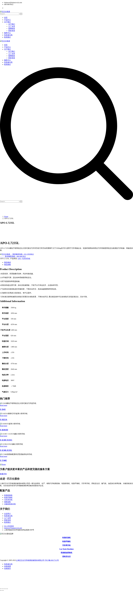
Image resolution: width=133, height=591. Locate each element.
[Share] (5, 588)
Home (6, 216)
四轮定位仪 (66, 556)
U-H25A (3, 419)
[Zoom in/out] (1, 588)
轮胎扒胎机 (66, 537)
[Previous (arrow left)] (1, 590)
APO (19, 258)
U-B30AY (4, 430)
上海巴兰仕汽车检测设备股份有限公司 (30, 560)
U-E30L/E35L (6, 450)
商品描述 (7, 262)
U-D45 (3, 409)
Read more (3, 405)
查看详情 (3, 474)
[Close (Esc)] (7, 588)
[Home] (3, 464)
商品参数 (7, 264)
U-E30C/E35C (6, 440)
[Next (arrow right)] (3, 590)
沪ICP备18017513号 (52, 560)
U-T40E (3, 460)
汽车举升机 (26, 258)
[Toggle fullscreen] (3, 588)
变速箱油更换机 (66, 552)
